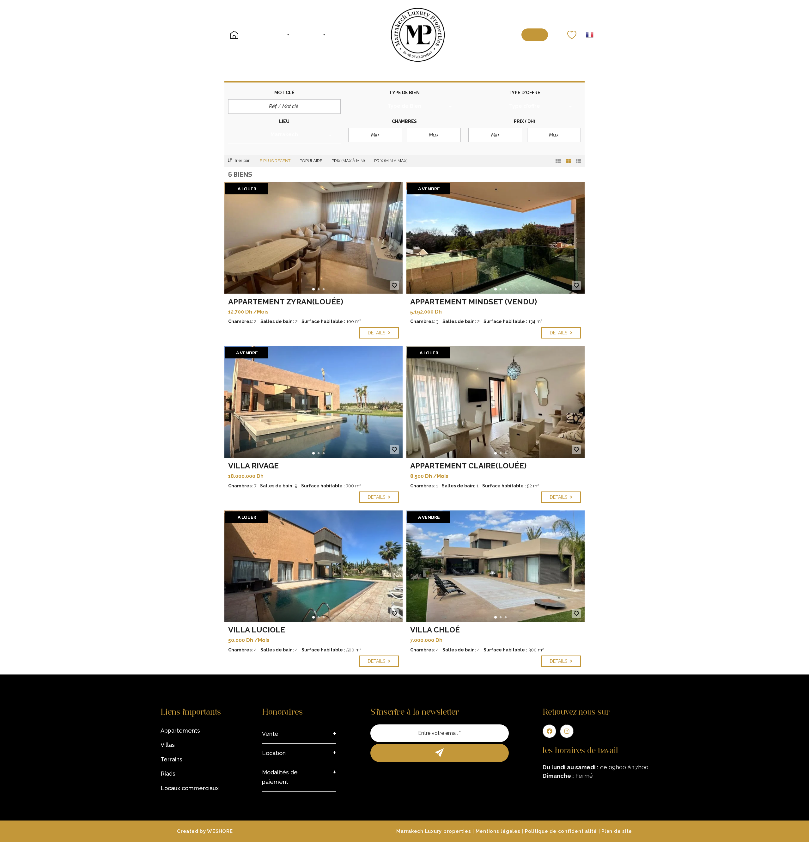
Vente (270, 733)
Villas (168, 744)
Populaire (311, 160)
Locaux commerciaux (190, 788)
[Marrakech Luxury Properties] (418, 35)
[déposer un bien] (534, 34)
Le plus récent (274, 160)
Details (377, 332)
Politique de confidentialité (561, 831)
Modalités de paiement (280, 777)
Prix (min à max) (391, 160)
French (589, 35)
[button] (404, 107)
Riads (168, 773)
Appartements (180, 730)
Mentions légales (498, 831)
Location (274, 753)
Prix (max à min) (348, 160)
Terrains (171, 759)
